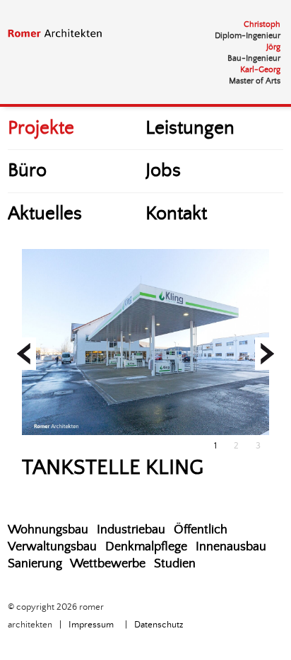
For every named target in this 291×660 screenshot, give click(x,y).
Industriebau (131, 530)
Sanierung (35, 564)
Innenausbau (231, 547)
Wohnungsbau (48, 530)
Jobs (163, 171)
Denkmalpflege (146, 547)
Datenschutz (158, 625)
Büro (27, 171)
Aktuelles (45, 214)
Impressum (91, 625)
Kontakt (176, 214)
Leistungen (190, 128)
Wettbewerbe (108, 564)
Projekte (41, 128)
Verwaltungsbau (52, 547)
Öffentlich (200, 530)
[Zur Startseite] (64, 33)
